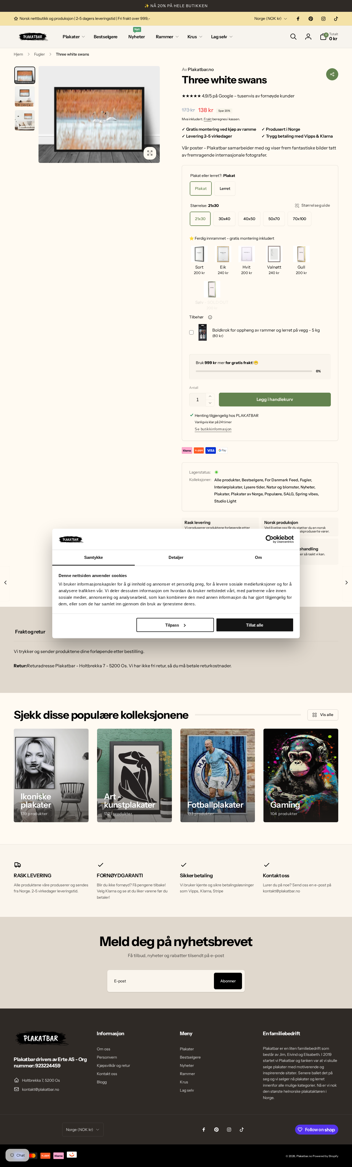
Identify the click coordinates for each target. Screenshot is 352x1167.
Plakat (201, 188)
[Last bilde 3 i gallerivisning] (25, 120)
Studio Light (225, 501)
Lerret (225, 188)
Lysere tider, (255, 487)
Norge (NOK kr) (268, 18)
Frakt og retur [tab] (30, 632)
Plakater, (222, 493)
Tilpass (172, 624)
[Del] (332, 74)
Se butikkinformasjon (213, 429)
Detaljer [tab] (176, 557)
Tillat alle (254, 624)
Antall (193, 387)
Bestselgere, (253, 479)
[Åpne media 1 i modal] (99, 114)
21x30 (200, 218)
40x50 (249, 218)
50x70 (274, 218)
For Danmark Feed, (282, 479)
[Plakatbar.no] (41, 1044)
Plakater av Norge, (247, 493)
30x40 (224, 218)
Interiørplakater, (228, 487)
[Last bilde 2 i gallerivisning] (25, 96)
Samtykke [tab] (93, 557)
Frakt (208, 119)
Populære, (274, 493)
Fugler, (306, 479)
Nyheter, (308, 487)
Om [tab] (258, 557)
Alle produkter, (227, 479)
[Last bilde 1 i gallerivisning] (25, 75)
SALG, (289, 493)
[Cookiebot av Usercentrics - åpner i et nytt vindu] (270, 539)
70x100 (299, 218)
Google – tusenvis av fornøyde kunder (257, 96)
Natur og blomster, (283, 487)
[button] (73, 36)
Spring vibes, (307, 493)
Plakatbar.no (198, 69)
